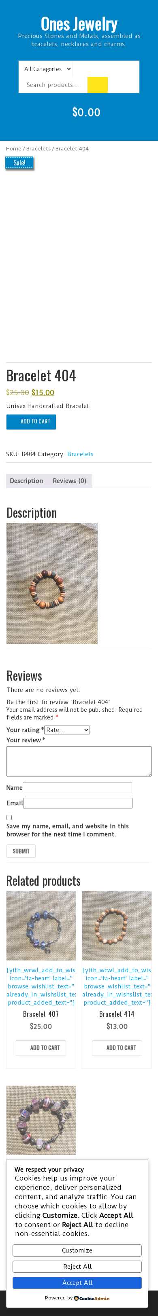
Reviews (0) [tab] (70, 481)
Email (14, 803)
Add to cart (35, 421)
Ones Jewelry (79, 23)
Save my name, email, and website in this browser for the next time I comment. (67, 830)
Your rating (25, 730)
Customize (77, 1250)
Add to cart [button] (45, 1047)
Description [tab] (26, 481)
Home (13, 148)
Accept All (77, 1282)
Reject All (77, 1266)
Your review (25, 740)
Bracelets (38, 148)
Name (14, 787)
